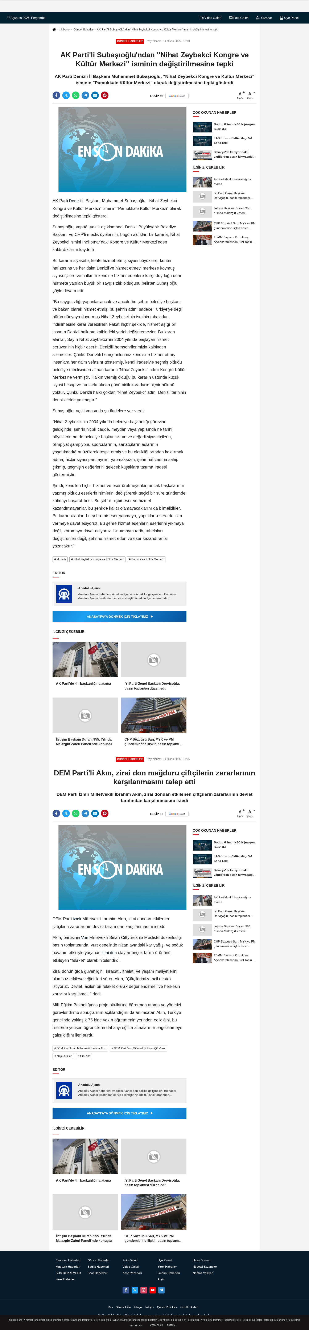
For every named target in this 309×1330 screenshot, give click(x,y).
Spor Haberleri (97, 1273)
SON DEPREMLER (68, 1273)
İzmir (77, 919)
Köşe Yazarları (132, 1273)
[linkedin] (95, 95)
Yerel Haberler (65, 1279)
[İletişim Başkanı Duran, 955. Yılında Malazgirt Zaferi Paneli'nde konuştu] (85, 715)
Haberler (65, 29)
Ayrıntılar (156, 1325)
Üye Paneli (291, 18)
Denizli (75, 201)
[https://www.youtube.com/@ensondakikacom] (152, 1290)
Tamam (171, 1325)
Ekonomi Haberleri (68, 1260)
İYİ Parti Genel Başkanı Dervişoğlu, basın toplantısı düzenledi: (152, 686)
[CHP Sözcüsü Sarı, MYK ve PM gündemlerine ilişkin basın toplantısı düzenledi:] (153, 715)
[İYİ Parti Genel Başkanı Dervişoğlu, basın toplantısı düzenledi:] (153, 659)
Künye (137, 1307)
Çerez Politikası (167, 1307)
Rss (110, 1307)
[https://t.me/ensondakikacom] (161, 1290)
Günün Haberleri (169, 1273)
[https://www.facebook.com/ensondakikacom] (126, 1290)
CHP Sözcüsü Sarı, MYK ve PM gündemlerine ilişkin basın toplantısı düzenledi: (153, 742)
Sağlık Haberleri (98, 1266)
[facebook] (56, 95)
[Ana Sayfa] (54, 29)
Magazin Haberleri (68, 1266)
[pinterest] (104, 95)
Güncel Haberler (83, 29)
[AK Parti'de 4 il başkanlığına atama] (85, 659)
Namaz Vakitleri (203, 1273)
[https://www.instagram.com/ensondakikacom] (143, 1290)
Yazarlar (266, 18)
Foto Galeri (240, 18)
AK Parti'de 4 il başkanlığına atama (83, 683)
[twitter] (66, 95)
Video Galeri (212, 18)
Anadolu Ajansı (89, 588)
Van (84, 937)
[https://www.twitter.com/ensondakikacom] (135, 1290)
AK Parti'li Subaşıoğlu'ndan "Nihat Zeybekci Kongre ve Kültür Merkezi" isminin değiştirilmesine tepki (158, 29)
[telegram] (85, 95)
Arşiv (161, 1279)
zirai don (109, 952)
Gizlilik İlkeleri (189, 1307)
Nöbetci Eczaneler (205, 1266)
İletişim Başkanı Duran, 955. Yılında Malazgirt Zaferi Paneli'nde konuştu (84, 742)
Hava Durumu (202, 1260)
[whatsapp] (75, 95)
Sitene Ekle (123, 1307)
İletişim (149, 1307)
